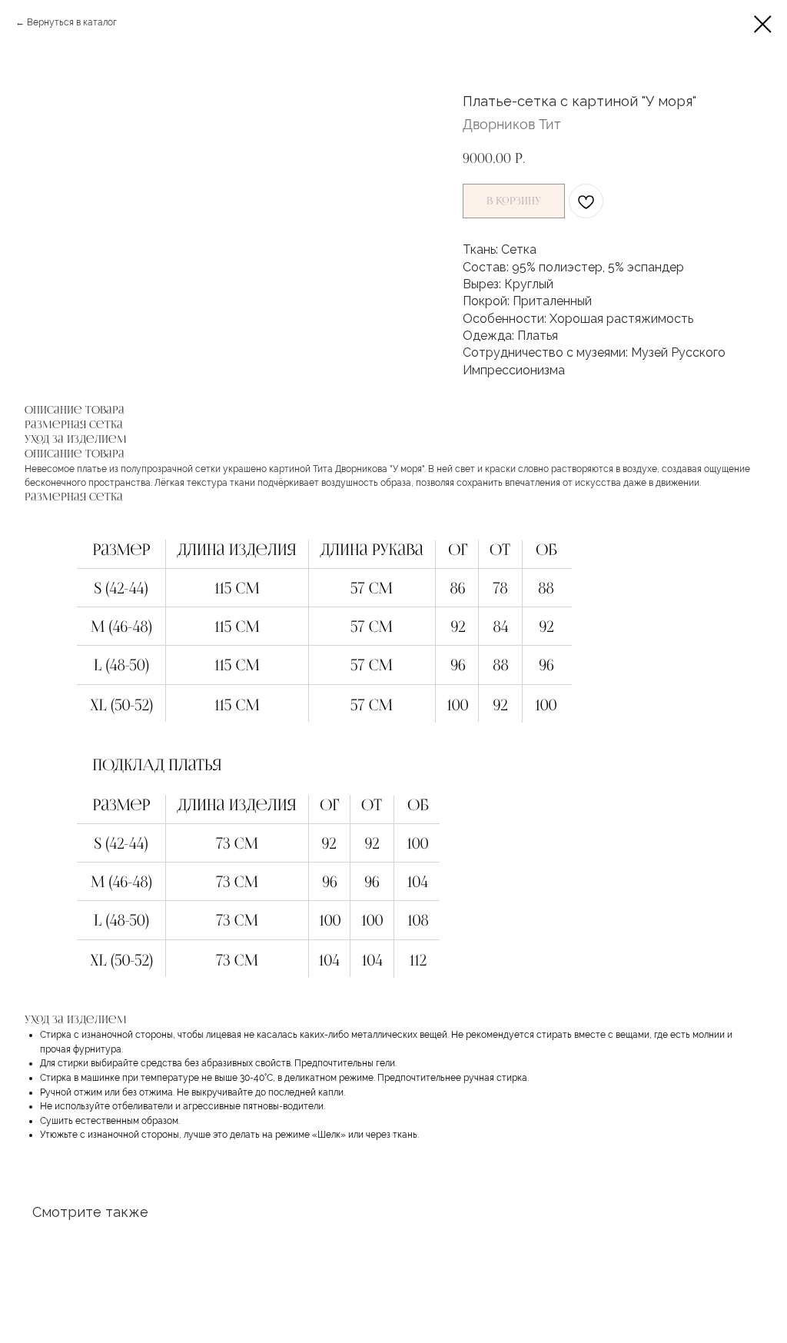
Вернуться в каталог (72, 22)
